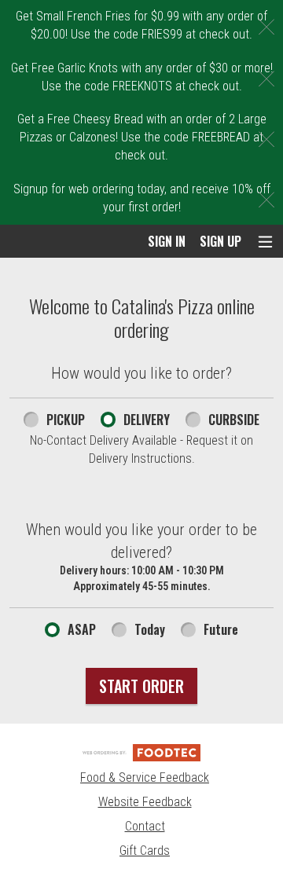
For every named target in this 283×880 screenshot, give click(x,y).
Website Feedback (145, 801)
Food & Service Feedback (144, 777)
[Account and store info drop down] (265, 241)
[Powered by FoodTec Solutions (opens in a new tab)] (141, 751)
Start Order (141, 686)
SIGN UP (220, 241)
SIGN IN (167, 241)
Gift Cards (144, 850)
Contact (145, 826)
